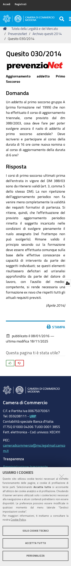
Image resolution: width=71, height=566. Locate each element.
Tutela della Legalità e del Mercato (34, 28)
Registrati (20, 4)
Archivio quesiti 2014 (47, 33)
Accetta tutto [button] (35, 543)
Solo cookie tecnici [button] (35, 530)
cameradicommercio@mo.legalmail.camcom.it (34, 448)
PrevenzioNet (17, 33)
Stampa (58, 327)
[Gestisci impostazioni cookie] (67, 283)
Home (5, 28)
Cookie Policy (18, 519)
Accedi (6, 4)
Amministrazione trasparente (25, 466)
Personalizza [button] (35, 555)
